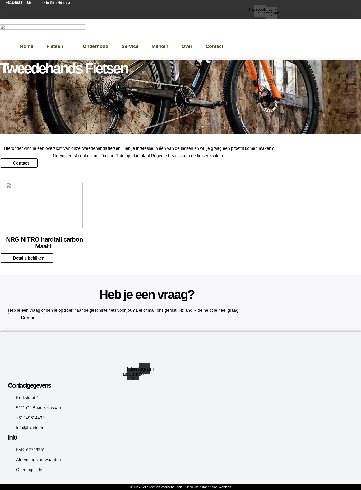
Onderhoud (95, 46)
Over (187, 46)
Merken (160, 46)
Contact (214, 46)
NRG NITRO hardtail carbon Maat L (44, 243)
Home (26, 46)
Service (130, 46)
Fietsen (55, 46)
